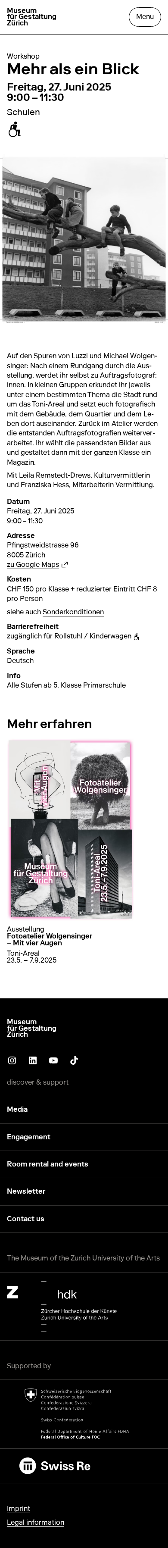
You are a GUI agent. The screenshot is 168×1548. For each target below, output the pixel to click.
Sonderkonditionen (73, 612)
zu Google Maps (37, 564)
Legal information (35, 1522)
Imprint (18, 1508)
